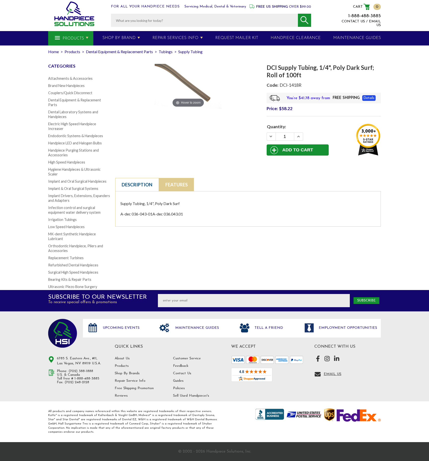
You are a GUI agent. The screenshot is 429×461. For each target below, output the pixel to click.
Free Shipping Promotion (134, 388)
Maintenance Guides (196, 328)
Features (176, 184)
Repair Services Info (175, 38)
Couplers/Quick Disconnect (70, 93)
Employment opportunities (347, 328)
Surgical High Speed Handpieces (73, 272)
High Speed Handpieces (66, 162)
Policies (179, 388)
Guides (178, 381)
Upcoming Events (121, 328)
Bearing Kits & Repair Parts (69, 279)
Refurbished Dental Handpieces (73, 265)
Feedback (180, 366)
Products (73, 39)
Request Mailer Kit (236, 38)
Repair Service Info (130, 381)
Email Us (332, 374)
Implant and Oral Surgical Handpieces (77, 181)
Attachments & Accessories (70, 78)
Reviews (121, 396)
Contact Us (182, 373)
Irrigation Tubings (62, 219)
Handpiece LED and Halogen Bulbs (75, 143)
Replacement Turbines (66, 258)
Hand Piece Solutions (62, 333)
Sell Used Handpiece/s (191, 396)
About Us (122, 358)
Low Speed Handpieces (66, 227)
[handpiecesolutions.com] (74, 13)
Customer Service (187, 358)
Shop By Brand (119, 38)
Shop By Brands (127, 373)
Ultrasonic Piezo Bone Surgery (72, 287)
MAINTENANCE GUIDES (357, 38)
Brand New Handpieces (66, 86)
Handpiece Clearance (296, 38)
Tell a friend (268, 328)
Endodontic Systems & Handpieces (75, 136)
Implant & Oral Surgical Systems (73, 188)
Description (137, 184)
